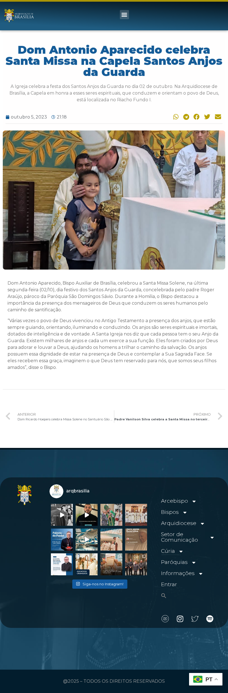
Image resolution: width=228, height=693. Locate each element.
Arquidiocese (178, 523)
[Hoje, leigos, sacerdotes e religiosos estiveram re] (111, 540)
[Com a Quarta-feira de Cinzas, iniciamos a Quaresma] (62, 515)
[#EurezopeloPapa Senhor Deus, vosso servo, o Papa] (87, 540)
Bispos (170, 512)
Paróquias (174, 562)
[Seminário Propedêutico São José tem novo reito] (136, 515)
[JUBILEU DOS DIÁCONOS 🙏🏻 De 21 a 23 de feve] (136, 564)
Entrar (169, 584)
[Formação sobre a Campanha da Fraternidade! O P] (87, 515)
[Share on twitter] (206, 116)
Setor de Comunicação (179, 537)
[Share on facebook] (195, 116)
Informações (178, 573)
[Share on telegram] (185, 116)
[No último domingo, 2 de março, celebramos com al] (111, 515)
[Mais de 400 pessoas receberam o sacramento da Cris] (87, 564)
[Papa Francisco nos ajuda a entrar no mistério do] (62, 540)
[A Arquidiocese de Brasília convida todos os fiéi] (136, 540)
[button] (124, 14)
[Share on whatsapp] (174, 116)
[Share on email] (217, 116)
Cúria (168, 551)
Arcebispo (174, 501)
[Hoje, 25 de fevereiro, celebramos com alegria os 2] (62, 564)
